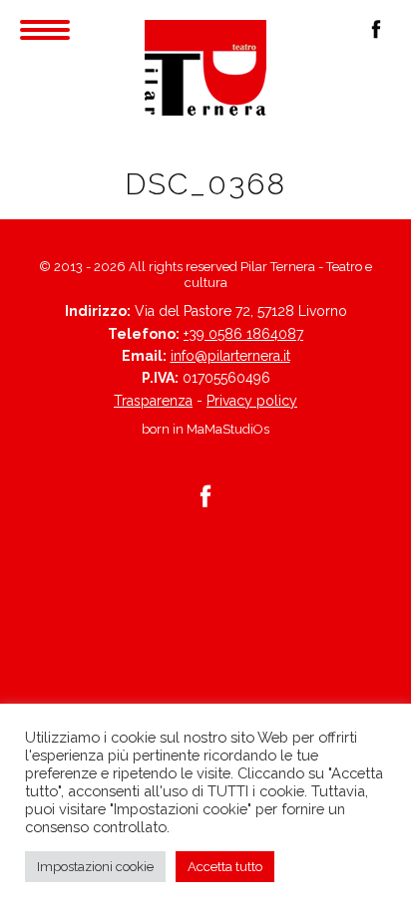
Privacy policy (251, 401)
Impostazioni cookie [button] (95, 866)
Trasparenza (153, 401)
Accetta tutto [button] (225, 866)
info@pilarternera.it (230, 356)
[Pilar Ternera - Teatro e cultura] (205, 68)
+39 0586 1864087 (243, 334)
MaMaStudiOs (228, 429)
